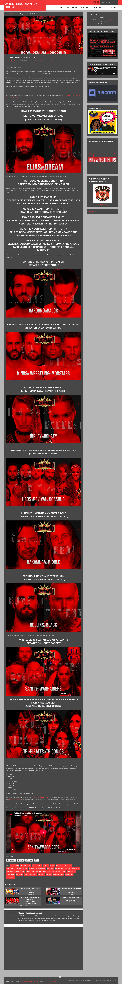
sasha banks (10, 874)
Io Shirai (31, 868)
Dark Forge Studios (15, 799)
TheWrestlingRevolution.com (40, 797)
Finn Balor (18, 868)
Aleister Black (15, 865)
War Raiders (69, 874)
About (60, 7)
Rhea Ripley (46, 871)
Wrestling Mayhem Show (21, 5)
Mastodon (91, 211)
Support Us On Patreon (77, 7)
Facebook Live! (108, 20)
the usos (48, 874)
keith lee (67, 868)
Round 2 (11, 97)
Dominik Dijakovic (61, 865)
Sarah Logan (71, 871)
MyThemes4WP (51, 981)
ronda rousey (56, 871)
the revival (41, 874)
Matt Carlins (14, 61)
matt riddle (10, 871)
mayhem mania (19, 871)
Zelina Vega (10, 877)
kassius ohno (59, 868)
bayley (40, 865)
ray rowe (38, 871)
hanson (25, 868)
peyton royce (30, 871)
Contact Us (111, 7)
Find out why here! (102, 204)
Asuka (34, 865)
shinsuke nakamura (30, 874)
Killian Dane (75, 868)
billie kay (46, 865)
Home (6, 14)
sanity (63, 871)
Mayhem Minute (43, 61)
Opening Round (70, 95)
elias (70, 865)
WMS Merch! (97, 7)
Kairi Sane (50, 868)
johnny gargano (40, 868)
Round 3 (17, 97)
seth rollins (19, 874)
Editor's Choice (14, 14)
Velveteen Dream (58, 874)
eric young (10, 868)
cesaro (52, 865)
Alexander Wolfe (25, 865)
